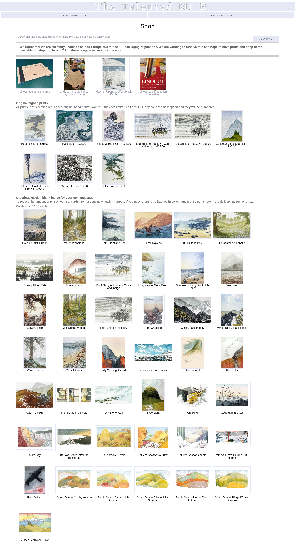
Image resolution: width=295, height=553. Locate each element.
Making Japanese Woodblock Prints (114, 93)
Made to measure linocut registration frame (74, 93)
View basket (266, 38)
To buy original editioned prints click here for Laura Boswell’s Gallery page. (63, 36)
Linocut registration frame (34, 91)
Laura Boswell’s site (74, 15)
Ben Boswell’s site (221, 15)
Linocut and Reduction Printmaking (153, 93)
